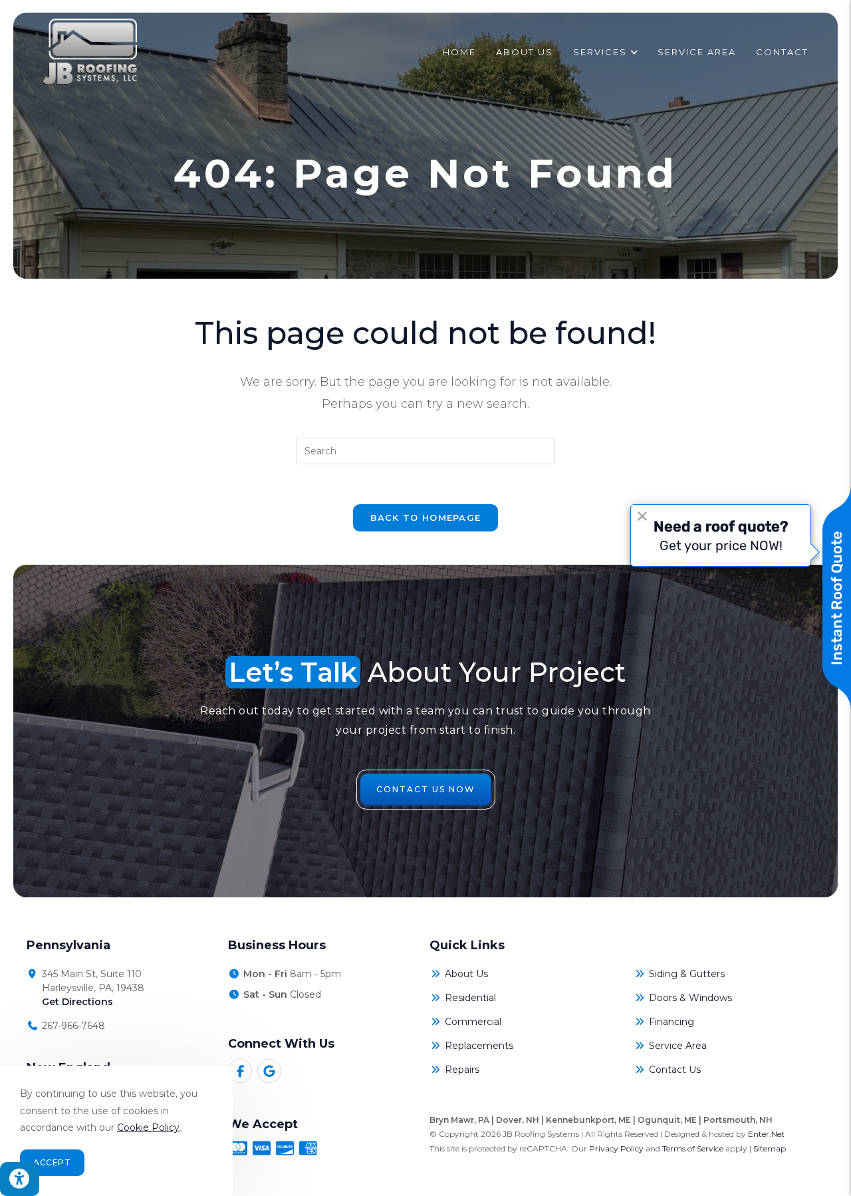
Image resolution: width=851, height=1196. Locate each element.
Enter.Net (766, 1134)
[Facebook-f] (240, 1071)
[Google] (269, 1071)
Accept (52, 1162)
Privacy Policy (616, 1148)
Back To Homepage (425, 517)
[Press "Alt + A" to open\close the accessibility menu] (19, 1179)
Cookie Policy (148, 1127)
